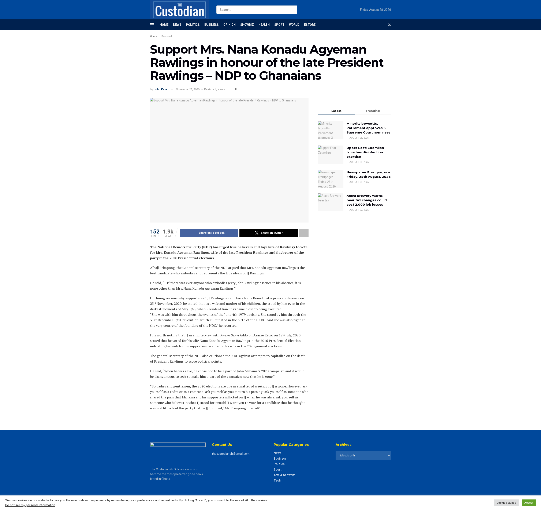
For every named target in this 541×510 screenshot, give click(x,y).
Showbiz (247, 24)
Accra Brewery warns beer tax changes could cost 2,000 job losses (367, 200)
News (177, 24)
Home (164, 24)
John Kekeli (161, 89)
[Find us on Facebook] (382, 24)
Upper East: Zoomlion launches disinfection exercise (365, 152)
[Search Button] (293, 9)
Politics (193, 24)
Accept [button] (528, 502)
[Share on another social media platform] (304, 233)
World (294, 24)
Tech (277, 480)
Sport (279, 24)
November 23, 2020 (187, 89)
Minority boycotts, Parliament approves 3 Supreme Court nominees (369, 127)
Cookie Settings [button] (506, 502)
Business (211, 24)
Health (264, 24)
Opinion (229, 24)
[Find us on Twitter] (389, 24)
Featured (166, 36)
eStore (310, 24)
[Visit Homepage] (179, 9)
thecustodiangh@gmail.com (231, 453)
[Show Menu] (152, 24)
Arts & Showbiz (284, 475)
